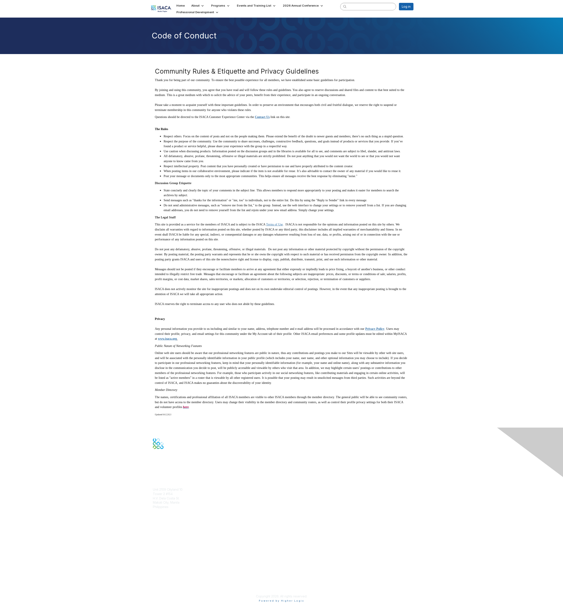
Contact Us (262, 117)
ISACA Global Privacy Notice (173, 583)
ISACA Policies (163, 574)
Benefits (159, 536)
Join (156, 532)
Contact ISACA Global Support (175, 547)
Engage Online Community (172, 471)
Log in (406, 6)
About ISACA (162, 566)
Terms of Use (274, 224)
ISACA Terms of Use (167, 579)
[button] (198, 5)
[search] (344, 6)
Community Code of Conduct (174, 570)
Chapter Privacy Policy (169, 589)
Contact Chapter (165, 513)
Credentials (161, 540)
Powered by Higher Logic (281, 600)
